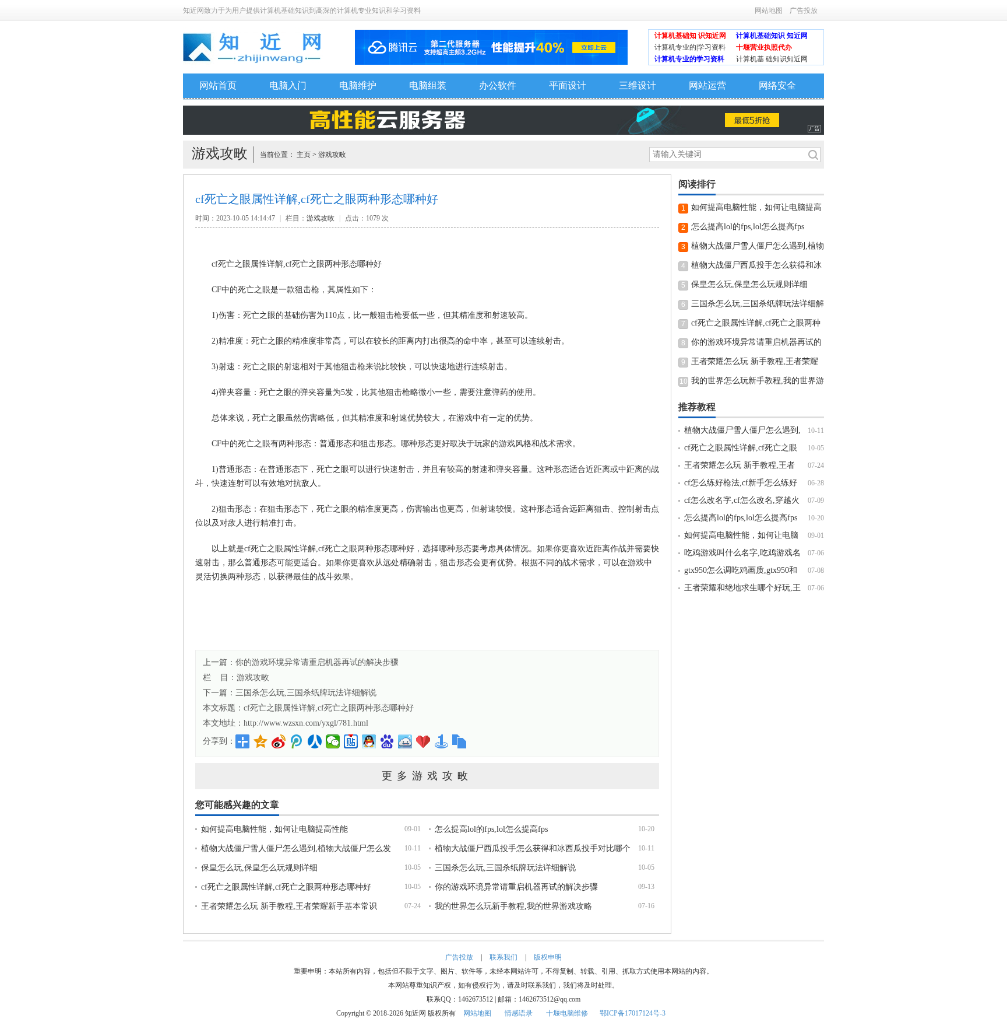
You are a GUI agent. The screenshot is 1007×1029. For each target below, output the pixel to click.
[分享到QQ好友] (369, 741)
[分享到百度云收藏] (423, 741)
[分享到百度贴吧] (351, 741)
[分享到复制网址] (459, 741)
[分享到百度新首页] (387, 741)
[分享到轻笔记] (405, 741)
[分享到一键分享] (441, 741)
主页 (304, 154)
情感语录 (519, 1013)
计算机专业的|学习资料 (690, 47)
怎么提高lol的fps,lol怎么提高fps (491, 829)
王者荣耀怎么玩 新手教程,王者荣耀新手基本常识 (289, 906)
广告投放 (804, 10)
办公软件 (497, 85)
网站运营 (707, 85)
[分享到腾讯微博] (297, 741)
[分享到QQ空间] (260, 741)
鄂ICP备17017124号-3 (633, 1013)
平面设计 (567, 85)
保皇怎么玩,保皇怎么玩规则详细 (259, 867)
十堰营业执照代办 (764, 47)
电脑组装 (427, 85)
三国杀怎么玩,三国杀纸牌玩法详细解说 (505, 867)
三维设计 (637, 85)
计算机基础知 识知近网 (690, 36)
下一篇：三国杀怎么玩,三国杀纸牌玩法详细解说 (289, 692)
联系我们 (503, 957)
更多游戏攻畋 (427, 776)
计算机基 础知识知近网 (772, 59)
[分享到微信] (333, 741)
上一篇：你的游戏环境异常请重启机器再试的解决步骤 (301, 662)
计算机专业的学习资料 (689, 59)
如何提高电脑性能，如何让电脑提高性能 (274, 829)
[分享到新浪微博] (279, 741)
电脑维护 (357, 85)
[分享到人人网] (315, 741)
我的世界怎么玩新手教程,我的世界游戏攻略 (513, 906)
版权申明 (548, 957)
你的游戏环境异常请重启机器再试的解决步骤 (516, 887)
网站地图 (769, 10)
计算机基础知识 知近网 (772, 36)
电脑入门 (288, 85)
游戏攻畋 (332, 154)
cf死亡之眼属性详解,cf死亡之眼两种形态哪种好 (329, 708)
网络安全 (777, 85)
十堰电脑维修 (567, 1013)
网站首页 (218, 85)
